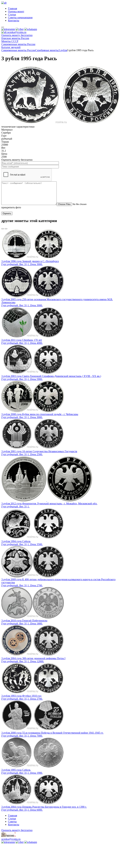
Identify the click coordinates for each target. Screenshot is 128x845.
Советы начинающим (20, 17)
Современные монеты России (18, 50)
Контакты (13, 20)
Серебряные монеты (46, 50)
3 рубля (62, 50)
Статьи (12, 14)
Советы (12, 821)
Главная (12, 8)
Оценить (7, 213)
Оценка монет (16, 11)
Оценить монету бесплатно (16, 35)
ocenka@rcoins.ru (10, 839)
